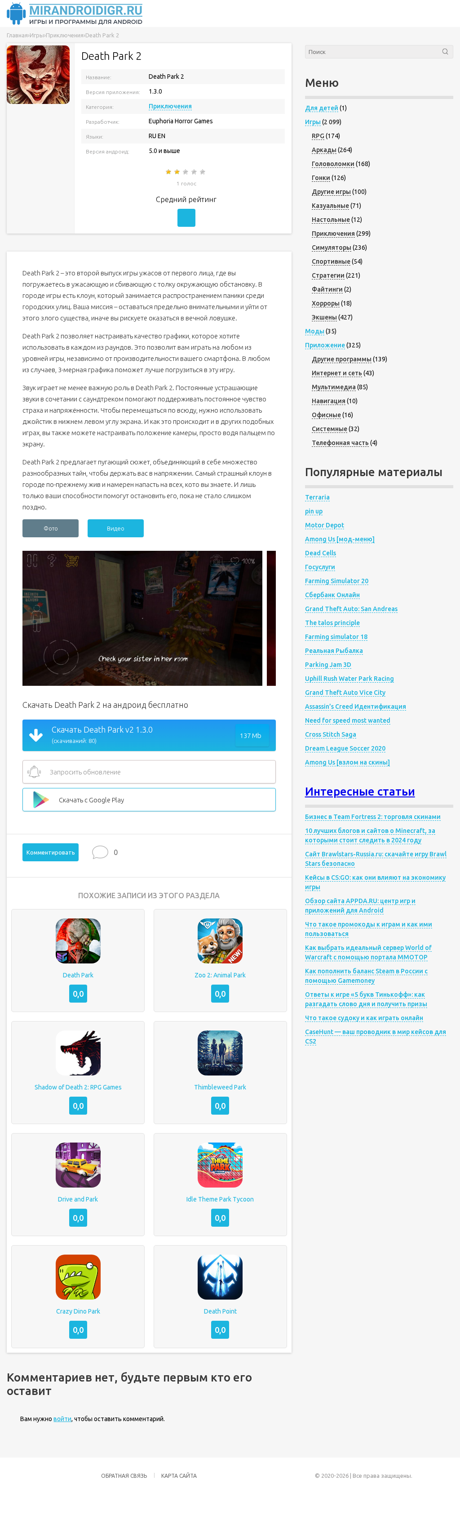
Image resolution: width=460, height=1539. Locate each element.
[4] (194, 172)
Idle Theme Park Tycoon (220, 1199)
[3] (186, 172)
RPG (318, 136)
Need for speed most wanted (347, 720)
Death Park (78, 975)
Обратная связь (124, 1476)
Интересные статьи (360, 791)
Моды (314, 331)
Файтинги (327, 289)
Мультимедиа (334, 387)
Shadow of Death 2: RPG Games (78, 1087)
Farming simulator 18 (336, 636)
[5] (203, 172)
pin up (314, 511)
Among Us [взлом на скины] (347, 762)
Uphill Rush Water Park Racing (349, 678)
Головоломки (333, 163)
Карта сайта (179, 1476)
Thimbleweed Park (220, 1087)
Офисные (326, 414)
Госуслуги (320, 567)
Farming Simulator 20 (336, 581)
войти (62, 1418)
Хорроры (326, 303)
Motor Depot (324, 525)
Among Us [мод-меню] (340, 539)
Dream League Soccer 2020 (345, 748)
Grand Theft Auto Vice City (345, 692)
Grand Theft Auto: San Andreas (351, 608)
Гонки (321, 177)
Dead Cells (320, 553)
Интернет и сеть (337, 373)
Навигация (328, 401)
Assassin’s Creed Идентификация (355, 706)
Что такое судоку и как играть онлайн (364, 1018)
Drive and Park (78, 1199)
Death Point (220, 1311)
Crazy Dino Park (78, 1311)
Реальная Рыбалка (334, 650)
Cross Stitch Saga (330, 734)
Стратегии (328, 275)
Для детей (321, 108)
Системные (329, 428)
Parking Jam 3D (328, 664)
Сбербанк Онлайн (332, 594)
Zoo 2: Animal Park (220, 975)
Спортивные (331, 261)
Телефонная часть (340, 442)
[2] (177, 172)
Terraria (317, 497)
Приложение (325, 345)
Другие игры (331, 191)
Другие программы (342, 359)
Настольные (331, 219)
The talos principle (332, 622)
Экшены (324, 317)
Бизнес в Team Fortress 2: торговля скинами (373, 816)
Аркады (324, 149)
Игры (313, 122)
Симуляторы (331, 247)
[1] (169, 172)
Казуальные (330, 205)
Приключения (170, 106)
